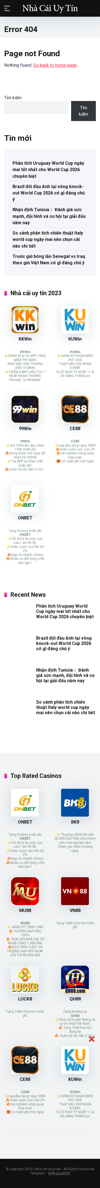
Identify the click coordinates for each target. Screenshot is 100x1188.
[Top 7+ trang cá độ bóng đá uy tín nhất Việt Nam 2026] (50, 8)
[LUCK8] (25, 992)
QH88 (75, 999)
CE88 (75, 428)
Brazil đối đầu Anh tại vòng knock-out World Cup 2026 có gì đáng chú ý (48, 193)
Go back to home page (55, 65)
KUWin (75, 339)
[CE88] (75, 421)
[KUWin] (75, 332)
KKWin (25, 339)
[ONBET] (25, 511)
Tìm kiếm (13, 97)
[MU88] (25, 903)
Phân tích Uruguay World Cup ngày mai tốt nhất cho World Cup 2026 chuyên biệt (48, 170)
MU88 (25, 910)
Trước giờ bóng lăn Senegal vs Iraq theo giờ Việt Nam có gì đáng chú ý (48, 259)
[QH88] (75, 992)
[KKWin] (25, 332)
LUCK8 (25, 999)
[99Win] (25, 421)
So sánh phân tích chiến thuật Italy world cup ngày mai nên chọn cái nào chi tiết (47, 239)
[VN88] (75, 903)
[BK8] (75, 815)
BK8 (75, 822)
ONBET (25, 518)
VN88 (75, 910)
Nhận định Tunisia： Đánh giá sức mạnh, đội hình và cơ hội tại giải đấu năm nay (49, 216)
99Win (25, 428)
